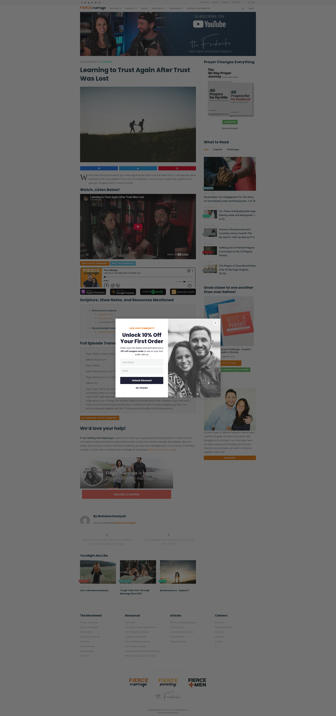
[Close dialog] (215, 323)
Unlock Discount (142, 380)
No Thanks (142, 388)
